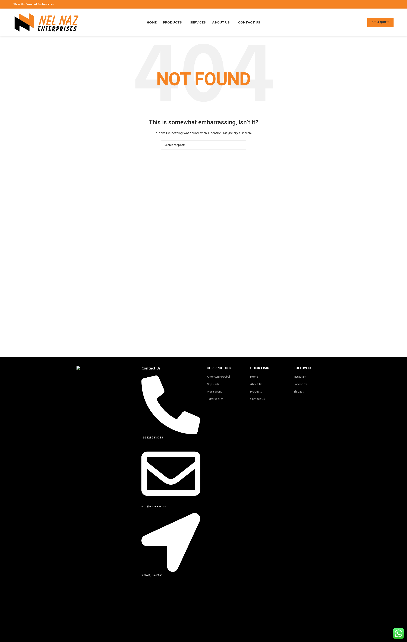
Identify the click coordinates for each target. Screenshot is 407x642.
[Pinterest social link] (380, 4)
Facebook (300, 384)
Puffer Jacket (215, 399)
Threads (299, 391)
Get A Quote (380, 22)
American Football (219, 376)
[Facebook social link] (369, 4)
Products (256, 391)
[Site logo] (46, 22)
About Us (256, 384)
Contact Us (257, 399)
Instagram (300, 376)
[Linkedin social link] (385, 4)
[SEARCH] (241, 145)
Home (254, 376)
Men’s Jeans (214, 391)
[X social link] (374, 4)
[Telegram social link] (391, 4)
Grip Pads (213, 384)
